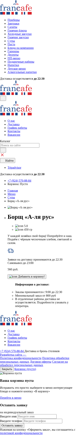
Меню (12, 194)
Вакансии (14, 134)
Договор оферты (40, 361)
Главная (13, 190)
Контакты (14, 131)
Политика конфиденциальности (20, 358)
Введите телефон (11, 421)
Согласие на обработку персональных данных (34, 363)
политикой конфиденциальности (21, 433)
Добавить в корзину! (31, 276)
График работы (17, 127)
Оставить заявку (12, 425)
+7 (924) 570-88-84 (12, 351)
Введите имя (8, 416)
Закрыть (7, 369)
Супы (11, 197)
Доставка (14, 124)
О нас (11, 120)
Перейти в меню (10, 397)
